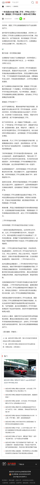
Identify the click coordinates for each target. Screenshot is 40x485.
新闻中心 (8, 6)
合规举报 (12, 483)
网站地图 (11, 480)
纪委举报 (5, 483)
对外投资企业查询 (27, 480)
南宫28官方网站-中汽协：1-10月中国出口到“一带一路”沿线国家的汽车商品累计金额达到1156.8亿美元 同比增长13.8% (21, 430)
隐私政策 (25, 483)
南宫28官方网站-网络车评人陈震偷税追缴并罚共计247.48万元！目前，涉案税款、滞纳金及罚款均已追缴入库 (21, 409)
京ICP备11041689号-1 (20, 476)
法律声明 (19, 483)
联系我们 (4, 480)
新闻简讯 (15, 6)
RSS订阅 (32, 483)
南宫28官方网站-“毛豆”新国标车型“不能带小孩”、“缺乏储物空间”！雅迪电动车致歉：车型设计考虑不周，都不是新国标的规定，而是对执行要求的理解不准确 (21, 445)
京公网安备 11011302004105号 (21, 474)
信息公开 (18, 480)
